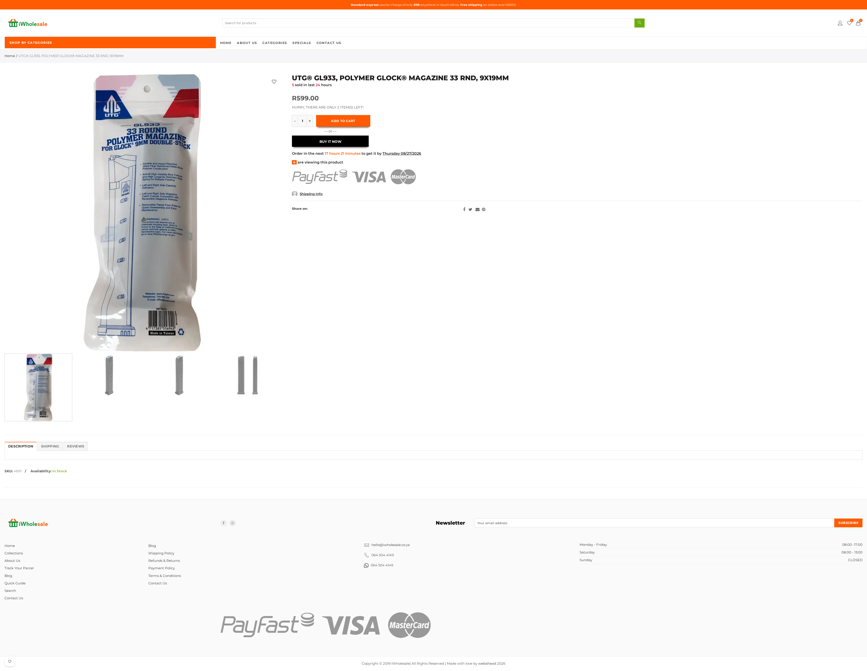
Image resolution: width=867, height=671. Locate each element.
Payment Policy (161, 568)
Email (477, 210)
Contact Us (329, 43)
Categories (274, 43)
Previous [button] (16, 212)
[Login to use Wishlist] (274, 81)
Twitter (470, 210)
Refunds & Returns (164, 561)
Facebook (464, 210)
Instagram (232, 523)
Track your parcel (19, 568)
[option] (143, 212)
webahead (487, 664)
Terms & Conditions (164, 576)
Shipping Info (311, 194)
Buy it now (330, 142)
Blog (8, 576)
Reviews (75, 446)
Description (20, 446)
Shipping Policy (161, 553)
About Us (247, 43)
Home (226, 43)
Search (10, 591)
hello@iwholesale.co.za (390, 545)
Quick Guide (15, 583)
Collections (14, 553)
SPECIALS (301, 43)
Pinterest (483, 210)
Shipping (50, 446)
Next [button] (269, 212)
